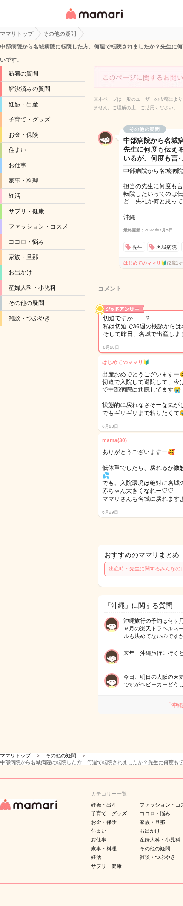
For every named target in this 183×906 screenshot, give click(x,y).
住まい (17, 150)
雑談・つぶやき (29, 318)
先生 (137, 247)
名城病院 (166, 247)
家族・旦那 (23, 257)
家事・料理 (23, 180)
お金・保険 (23, 134)
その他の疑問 (26, 302)
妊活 (14, 195)
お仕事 (17, 165)
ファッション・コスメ (38, 226)
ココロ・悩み (26, 241)
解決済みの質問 (29, 88)
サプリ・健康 (26, 211)
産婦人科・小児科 (32, 287)
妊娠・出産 (23, 104)
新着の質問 (23, 73)
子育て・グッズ (29, 119)
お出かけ (20, 272)
